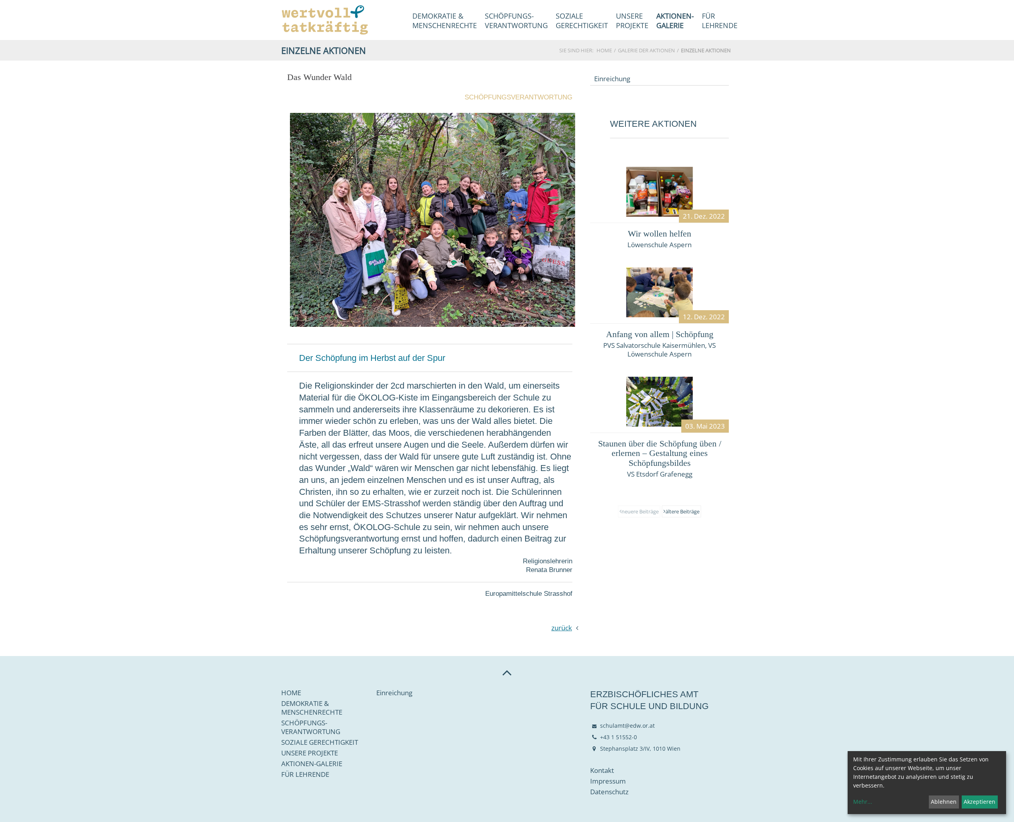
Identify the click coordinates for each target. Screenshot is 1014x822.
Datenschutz (609, 792)
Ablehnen (944, 801)
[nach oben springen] (507, 672)
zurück (561, 627)
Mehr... (862, 801)
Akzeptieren (979, 801)
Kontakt (602, 770)
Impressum (608, 781)
